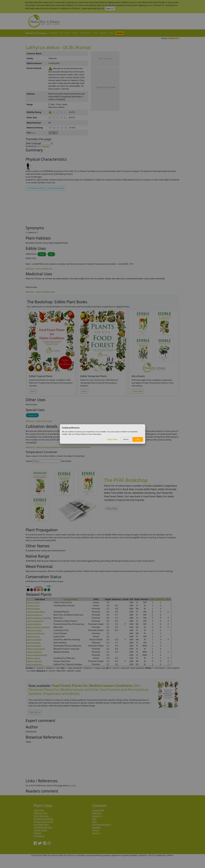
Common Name (70, 599)
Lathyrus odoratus (33, 640)
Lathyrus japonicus (34, 615)
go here (72, 785)
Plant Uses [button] (85, 32)
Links (94, 821)
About (75, 32)
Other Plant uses (41, 816)
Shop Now (137, 391)
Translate (45, 146)
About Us (96, 833)
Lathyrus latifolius (33, 624)
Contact (95, 830)
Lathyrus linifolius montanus (38, 627)
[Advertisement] (167, 91)
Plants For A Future (36, 33)
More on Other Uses (44, 421)
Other (168, 599)
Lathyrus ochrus (33, 636)
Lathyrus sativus (33, 658)
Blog (112, 32)
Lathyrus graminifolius (35, 612)
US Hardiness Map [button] (55, 188)
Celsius (29, 461)
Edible (152, 599)
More (33, 391)
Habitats (37, 833)
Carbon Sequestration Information (76, 447)
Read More (35, 712)
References (30, 268)
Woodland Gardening (43, 819)
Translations (39, 836)
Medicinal (160, 599)
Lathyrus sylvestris (34, 661)
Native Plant (65, 32)
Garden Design (40, 830)
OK (138, 439)
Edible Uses (39, 810)
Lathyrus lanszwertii (34, 621)
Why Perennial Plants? (44, 821)
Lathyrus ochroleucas (35, 633)
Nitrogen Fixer (32, 415)
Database (53, 32)
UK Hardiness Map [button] (35, 188)
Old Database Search (101, 824)
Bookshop (96, 813)
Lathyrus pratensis (34, 652)
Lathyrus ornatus (33, 643)
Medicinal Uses (40, 813)
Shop (95, 32)
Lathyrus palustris (33, 646)
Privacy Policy (112, 439)
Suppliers (104, 32)
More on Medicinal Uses (45, 292)
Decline (126, 439)
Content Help (98, 810)
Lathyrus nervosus (34, 630)
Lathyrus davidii (33, 609)
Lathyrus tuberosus (34, 664)
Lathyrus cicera (32, 606)
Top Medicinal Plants (43, 827)
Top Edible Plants (41, 824)
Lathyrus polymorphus (35, 649)
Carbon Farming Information (47, 447)
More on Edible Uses (44, 268)
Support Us (97, 816)
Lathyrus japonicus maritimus (38, 618)
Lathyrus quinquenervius (36, 655)
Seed (51, 254)
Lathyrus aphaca (33, 602)
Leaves (42, 254)
